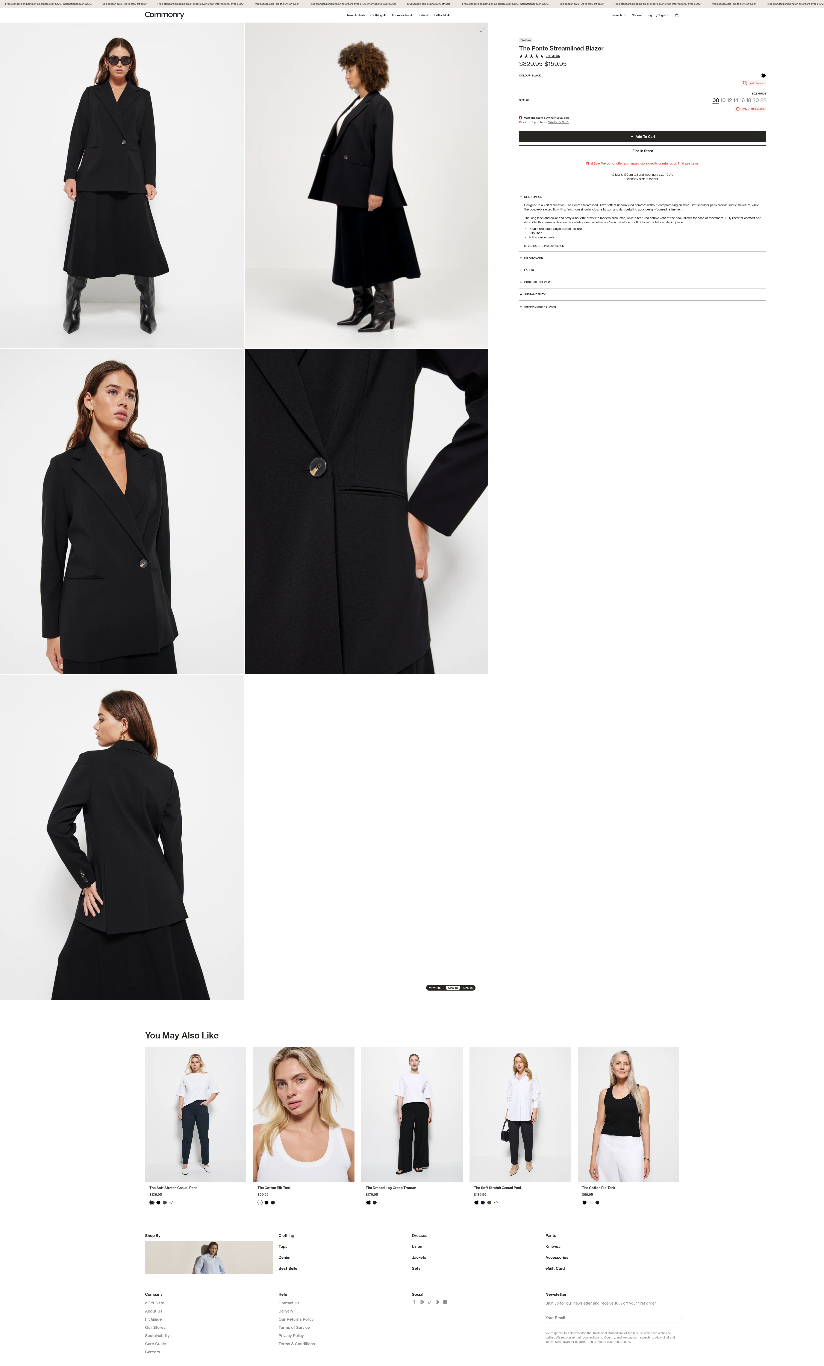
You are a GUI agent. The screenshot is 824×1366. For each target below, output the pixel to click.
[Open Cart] (677, 15)
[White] (260, 1202)
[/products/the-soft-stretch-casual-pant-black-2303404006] (520, 1114)
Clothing (376, 15)
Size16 (468, 988)
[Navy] (151, 1202)
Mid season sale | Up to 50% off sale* (66, 3)
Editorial (440, 15)
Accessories (400, 15)
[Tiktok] (429, 1302)
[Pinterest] (437, 1302)
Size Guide (759, 93)
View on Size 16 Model (643, 179)
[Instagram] (422, 1302)
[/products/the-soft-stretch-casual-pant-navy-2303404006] (195, 1114)
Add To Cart (645, 136)
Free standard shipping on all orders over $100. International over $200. (142, 3)
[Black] (763, 75)
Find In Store (642, 151)
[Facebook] (414, 1302)
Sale (421, 15)
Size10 (453, 988)
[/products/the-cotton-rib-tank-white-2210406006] (303, 1114)
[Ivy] (164, 1202)
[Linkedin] (445, 1302)
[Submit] (674, 1318)
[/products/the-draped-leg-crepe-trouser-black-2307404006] (412, 1114)
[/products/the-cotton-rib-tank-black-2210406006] (628, 1114)
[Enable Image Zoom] (482, 29)
